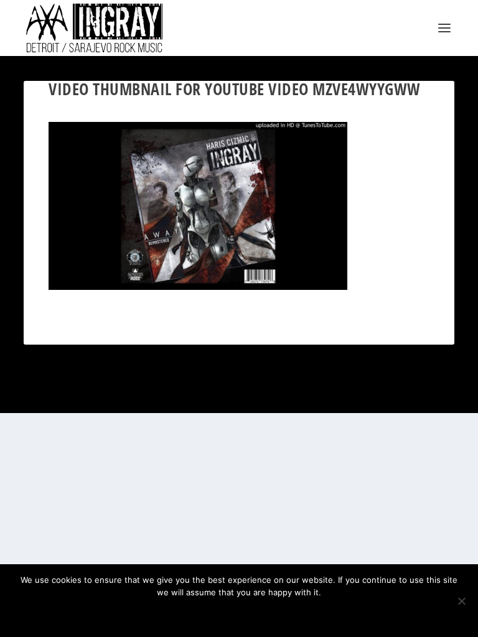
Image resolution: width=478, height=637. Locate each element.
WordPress (301, 397)
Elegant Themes (223, 397)
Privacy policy (255, 613)
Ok (195, 613)
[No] (461, 601)
